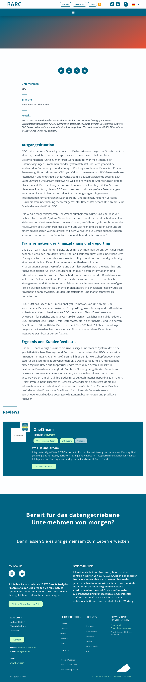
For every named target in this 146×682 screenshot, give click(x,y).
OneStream (44, 429)
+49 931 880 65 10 (27, 647)
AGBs (117, 676)
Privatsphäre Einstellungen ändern (121, 626)
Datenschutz (108, 676)
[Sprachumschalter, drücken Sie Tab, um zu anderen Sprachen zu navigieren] (135, 4)
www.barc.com (17, 663)
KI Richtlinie (126, 676)
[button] (126, 4)
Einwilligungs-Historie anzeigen (121, 633)
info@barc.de (23, 651)
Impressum (96, 676)
